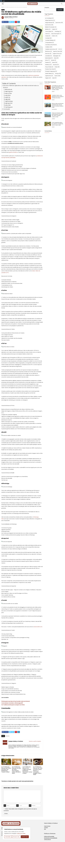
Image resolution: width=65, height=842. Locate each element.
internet (7, 736)
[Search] (61, 3)
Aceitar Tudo (25, 836)
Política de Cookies (21, 833)
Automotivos (54, 109)
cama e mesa (49, 31)
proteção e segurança (51, 71)
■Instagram (9, 91)
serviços (58, 73)
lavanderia (48, 55)
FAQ (45, 829)
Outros (3, 9)
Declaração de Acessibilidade (50, 838)
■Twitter (8, 95)
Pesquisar (47, 7)
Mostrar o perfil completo (35, 741)
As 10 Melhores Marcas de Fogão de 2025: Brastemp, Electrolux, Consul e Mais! (27, 770)
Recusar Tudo (16, 836)
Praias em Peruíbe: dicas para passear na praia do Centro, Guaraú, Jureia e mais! (57, 114)
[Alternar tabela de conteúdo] (40, 84)
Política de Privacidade (49, 836)
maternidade (49, 58)
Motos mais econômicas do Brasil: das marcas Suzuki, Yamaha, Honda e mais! (57, 105)
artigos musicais (49, 22)
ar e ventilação (49, 18)
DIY (60, 49)
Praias (57, 67)
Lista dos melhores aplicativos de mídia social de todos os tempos (21, 86)
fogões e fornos (57, 53)
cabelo (54, 29)
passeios (48, 62)
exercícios (48, 53)
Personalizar (8, 836)
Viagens (48, 78)
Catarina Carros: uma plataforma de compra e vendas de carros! (58, 96)
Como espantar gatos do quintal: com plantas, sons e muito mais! (57, 124)
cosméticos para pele (51, 44)
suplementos (49, 75)
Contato (46, 827)
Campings (58, 31)
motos (47, 60)
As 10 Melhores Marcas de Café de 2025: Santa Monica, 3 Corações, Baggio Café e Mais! (37, 770)
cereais (47, 36)
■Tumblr (8, 105)
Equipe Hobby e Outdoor (11, 17)
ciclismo (54, 36)
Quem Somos (47, 826)
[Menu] (2, 3)
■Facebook (8, 89)
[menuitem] (1, 1)
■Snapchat (9, 103)
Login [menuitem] (4, 1)
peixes (54, 62)
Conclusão (6, 109)
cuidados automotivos (51, 49)
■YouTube (9, 93)
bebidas (47, 29)
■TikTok (8, 97)
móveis (53, 60)
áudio (54, 78)
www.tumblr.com (38, 626)
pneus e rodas (49, 67)
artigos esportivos (50, 20)
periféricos (48, 64)
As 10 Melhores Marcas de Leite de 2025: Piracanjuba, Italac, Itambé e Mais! (16, 770)
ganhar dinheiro (13, 152)
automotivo (59, 22)
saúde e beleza (49, 73)
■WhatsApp (9, 101)
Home (2, 7)
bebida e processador (50, 27)
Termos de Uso (47, 839)
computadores (49, 42)
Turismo (57, 75)
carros (47, 33)
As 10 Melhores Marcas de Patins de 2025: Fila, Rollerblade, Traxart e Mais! (6, 769)
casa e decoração (56, 33)
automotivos (49, 24)
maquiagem (56, 55)
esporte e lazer (57, 51)
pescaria (56, 64)
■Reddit (8, 99)
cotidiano (48, 47)
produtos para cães (50, 69)
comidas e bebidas (50, 40)
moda (56, 58)
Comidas (48, 38)
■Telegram (9, 107)
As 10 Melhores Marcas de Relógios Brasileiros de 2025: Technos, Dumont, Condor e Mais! (58, 87)
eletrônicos (48, 51)
